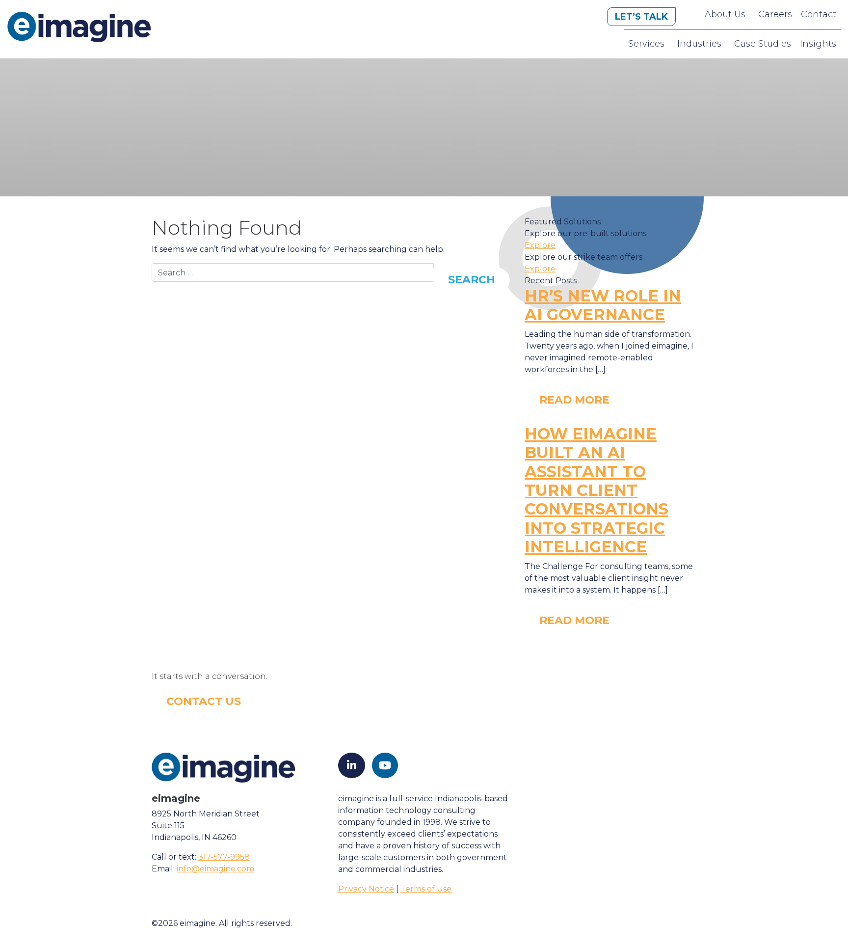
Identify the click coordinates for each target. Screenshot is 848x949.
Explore (540, 245)
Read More (574, 400)
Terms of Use (425, 889)
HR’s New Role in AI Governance (603, 305)
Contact (818, 14)
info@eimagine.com (215, 868)
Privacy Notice (366, 889)
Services (646, 43)
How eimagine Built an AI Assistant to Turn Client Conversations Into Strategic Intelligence (596, 490)
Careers (775, 14)
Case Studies (762, 43)
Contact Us (203, 701)
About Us (725, 14)
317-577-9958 (224, 857)
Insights (818, 43)
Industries (699, 43)
